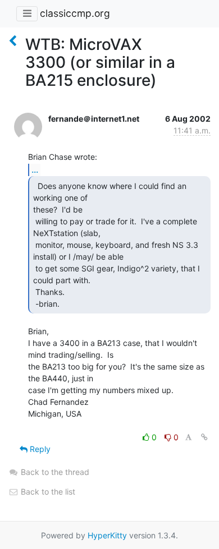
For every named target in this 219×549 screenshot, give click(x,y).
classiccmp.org (75, 13)
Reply (39, 449)
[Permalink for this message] (204, 437)
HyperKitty (107, 535)
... (34, 169)
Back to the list (47, 491)
